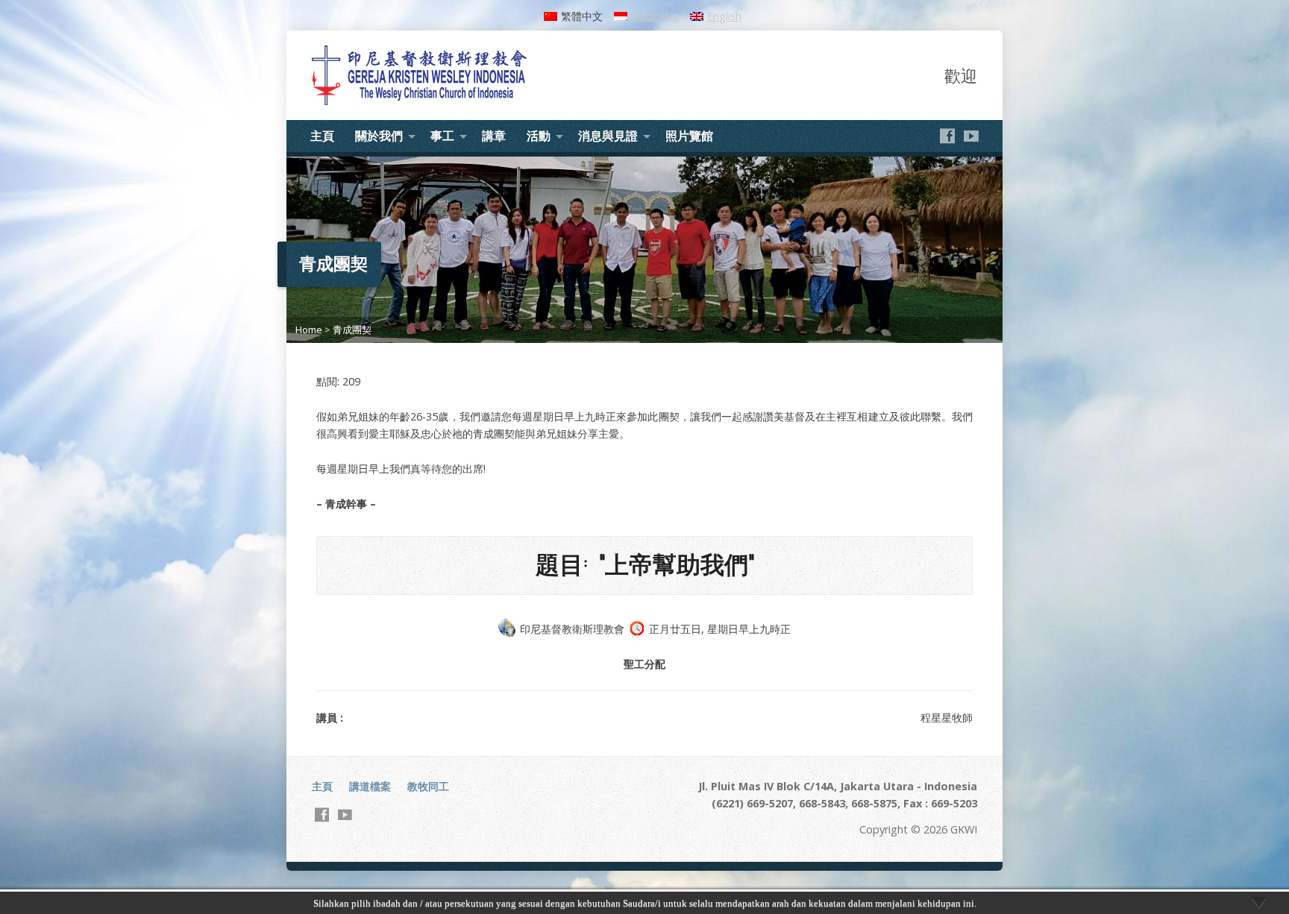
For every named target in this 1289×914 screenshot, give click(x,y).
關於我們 (379, 135)
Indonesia (655, 16)
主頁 (322, 135)
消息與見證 (608, 135)
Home (308, 329)
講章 (494, 135)
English (724, 16)
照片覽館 (689, 135)
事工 (442, 135)
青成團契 (352, 329)
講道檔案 (370, 786)
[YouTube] (971, 135)
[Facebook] (947, 135)
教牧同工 (428, 786)
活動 (539, 135)
